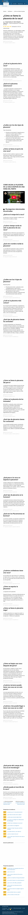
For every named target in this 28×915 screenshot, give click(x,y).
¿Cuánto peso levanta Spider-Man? (14, 817)
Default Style (5, 906)
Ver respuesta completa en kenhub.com (10, 256)
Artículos (10, 11)
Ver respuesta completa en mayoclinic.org (10, 316)
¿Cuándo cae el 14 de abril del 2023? (14, 812)
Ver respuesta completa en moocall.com (10, 491)
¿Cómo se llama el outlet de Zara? (7, 803)
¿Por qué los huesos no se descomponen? (15, 880)
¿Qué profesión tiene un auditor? (14, 892)
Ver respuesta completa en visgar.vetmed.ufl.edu (11, 583)
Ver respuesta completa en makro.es (9, 798)
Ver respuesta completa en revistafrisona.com (11, 240)
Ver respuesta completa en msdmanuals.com (11, 605)
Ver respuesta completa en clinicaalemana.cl (10, 619)
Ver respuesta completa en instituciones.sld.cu (11, 510)
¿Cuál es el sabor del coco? (12, 834)
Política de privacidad (17, 908)
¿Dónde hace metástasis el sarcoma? (14, 823)
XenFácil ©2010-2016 (10, 912)
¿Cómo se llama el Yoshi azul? (13, 894)
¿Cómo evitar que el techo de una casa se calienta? (15, 837)
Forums (6, 3)
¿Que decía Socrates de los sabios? (14, 814)
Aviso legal (10, 908)
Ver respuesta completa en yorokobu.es (10, 222)
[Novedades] (25, 3)
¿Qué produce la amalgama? (13, 825)
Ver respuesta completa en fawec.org (9, 161)
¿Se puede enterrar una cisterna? (14, 831)
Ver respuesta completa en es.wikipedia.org (10, 336)
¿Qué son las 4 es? (11, 871)
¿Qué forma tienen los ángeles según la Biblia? (15, 889)
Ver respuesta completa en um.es (9, 102)
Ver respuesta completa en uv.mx (9, 396)
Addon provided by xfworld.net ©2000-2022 (9, 913)
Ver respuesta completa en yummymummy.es (11, 145)
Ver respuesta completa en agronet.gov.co (10, 721)
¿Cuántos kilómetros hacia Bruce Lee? (20, 803)
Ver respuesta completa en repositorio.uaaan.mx (11, 526)
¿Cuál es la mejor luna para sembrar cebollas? (14, 828)
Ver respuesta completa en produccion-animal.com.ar (12, 80)
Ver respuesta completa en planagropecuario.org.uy (12, 682)
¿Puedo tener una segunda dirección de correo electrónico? (15, 869)
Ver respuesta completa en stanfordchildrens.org (11, 297)
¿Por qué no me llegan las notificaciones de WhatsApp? (15, 820)
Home (4, 11)
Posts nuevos (4, 6)
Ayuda (23, 908)
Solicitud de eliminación (8, 41)
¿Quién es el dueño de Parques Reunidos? (15, 877)
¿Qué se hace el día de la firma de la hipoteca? (14, 875)
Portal (8, 909)
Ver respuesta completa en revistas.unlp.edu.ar (11, 433)
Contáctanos (4, 908)
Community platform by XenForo (12, 911)
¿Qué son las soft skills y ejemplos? (14, 882)
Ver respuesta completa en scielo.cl (9, 42)
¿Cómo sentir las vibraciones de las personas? (14, 886)
